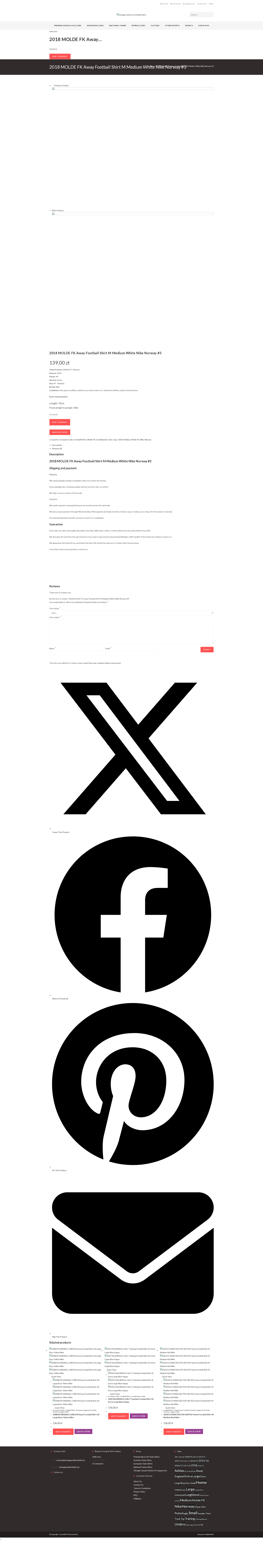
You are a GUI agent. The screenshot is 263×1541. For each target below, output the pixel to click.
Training (190, 1518)
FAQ (135, 1495)
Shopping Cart (189, 4)
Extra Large (192, 1476)
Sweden (201, 1513)
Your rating (55, 608)
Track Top (180, 1519)
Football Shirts (80, 439)
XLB (198, 1525)
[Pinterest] (56, 3)
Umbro (180, 1524)
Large (190, 1489)
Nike (142, 439)
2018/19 (200, 1466)
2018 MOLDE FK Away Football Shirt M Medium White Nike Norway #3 (185, 66)
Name (52, 648)
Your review (55, 617)
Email (108, 648)
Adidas (179, 1470)
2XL (176, 1457)
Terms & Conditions (142, 1488)
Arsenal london (190, 1471)
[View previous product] (53, 85)
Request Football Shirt (206, 1534)
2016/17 (179, 1465)
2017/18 (187, 1466)
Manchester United (182, 1410)
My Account (175, 4)
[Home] (146, 66)
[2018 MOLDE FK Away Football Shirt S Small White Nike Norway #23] (133, 148)
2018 (120, 439)
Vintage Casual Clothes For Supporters (150, 1470)
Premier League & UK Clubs (86, 1410)
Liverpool (180, 1494)
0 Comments (97, 1463)
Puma (178, 1513)
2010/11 (202, 1457)
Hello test (96, 1457)
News (211, 4)
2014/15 (194, 1461)
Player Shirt (200, 1507)
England (179, 1476)
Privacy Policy (139, 1491)
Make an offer (60, 432)
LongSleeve (192, 1494)
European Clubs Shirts (143, 1463)
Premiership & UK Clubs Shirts (147, 1457)
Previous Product (61, 85)
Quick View (56, 1376)
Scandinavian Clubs (104, 439)
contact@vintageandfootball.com (70, 1460)
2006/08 (181, 1457)
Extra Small (190, 1483)
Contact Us (202, 4)
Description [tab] (57, 445)
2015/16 (204, 1460)
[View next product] (65, 210)
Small (193, 1513)
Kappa (183, 1490)
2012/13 (186, 1461)
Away (199, 1470)
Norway (148, 439)
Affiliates (137, 1498)
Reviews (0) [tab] (57, 448)
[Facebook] (53, 3)
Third (208, 1513)
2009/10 (195, 1457)
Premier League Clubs (61, 1412)
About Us (164, 4)
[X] (50, 3)
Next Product (58, 210)
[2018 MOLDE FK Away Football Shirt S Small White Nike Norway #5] (133, 273)
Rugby (185, 1513)
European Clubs (66, 439)
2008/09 (188, 1457)
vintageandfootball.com (69, 1467)
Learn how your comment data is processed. (102, 663)
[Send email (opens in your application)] (62, 3)
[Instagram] (59, 3)
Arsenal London (58, 1410)
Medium (126, 439)
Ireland (178, 1490)
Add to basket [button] (63, 1432)
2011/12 (179, 1461)
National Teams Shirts (143, 1467)
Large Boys (199, 1490)
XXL (201, 1525)
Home (201, 1482)
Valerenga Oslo (191, 1525)
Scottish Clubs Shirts (143, 1460)
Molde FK (91, 439)
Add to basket (60, 56)
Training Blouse (201, 1519)
